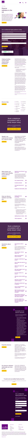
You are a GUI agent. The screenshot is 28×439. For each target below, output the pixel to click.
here (19, 150)
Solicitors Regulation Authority (22, 433)
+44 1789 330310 (21, 429)
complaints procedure (4, 435)
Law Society (11, 433)
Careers (11, 429)
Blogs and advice (12, 428)
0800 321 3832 (4, 31)
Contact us (11, 430)
